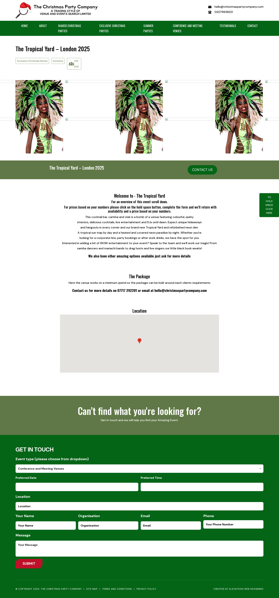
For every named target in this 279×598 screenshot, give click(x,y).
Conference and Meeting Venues (187, 28)
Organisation (89, 516)
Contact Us (202, 170)
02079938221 (223, 12)
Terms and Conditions (117, 589)
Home (24, 26)
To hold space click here (269, 205)
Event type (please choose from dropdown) (52, 459)
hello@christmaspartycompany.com (238, 7)
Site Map (92, 589)
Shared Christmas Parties (69, 28)
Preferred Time (151, 478)
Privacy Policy (146, 589)
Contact (252, 26)
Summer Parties (148, 28)
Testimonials (228, 26)
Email (145, 516)
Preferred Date (26, 478)
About (43, 26)
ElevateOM (236, 589)
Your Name (25, 516)
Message (23, 535)
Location (23, 496)
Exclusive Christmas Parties (112, 28)
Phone (208, 516)
